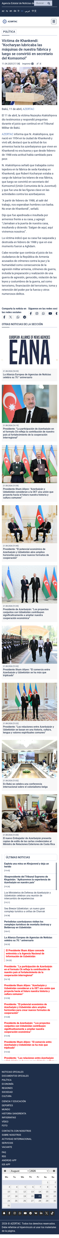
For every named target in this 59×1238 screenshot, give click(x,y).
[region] (30, 961)
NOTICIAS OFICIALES (12, 1072)
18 (16, 1196)
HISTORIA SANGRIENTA (14, 1113)
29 (47, 1201)
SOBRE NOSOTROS (11, 1135)
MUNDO (6, 1109)
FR (18, 10)
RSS (4, 1156)
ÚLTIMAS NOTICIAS (18, 857)
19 (24, 1196)
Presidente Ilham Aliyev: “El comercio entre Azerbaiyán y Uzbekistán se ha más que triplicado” (26, 672)
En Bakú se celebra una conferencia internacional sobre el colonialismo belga (25, 785)
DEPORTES (7, 1105)
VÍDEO (5, 1121)
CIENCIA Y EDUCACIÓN (14, 1101)
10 (9, 1191)
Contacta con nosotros (16, 1131)
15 (47, 1191)
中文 (34, 10)
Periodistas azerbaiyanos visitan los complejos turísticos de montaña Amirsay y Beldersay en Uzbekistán (27, 924)
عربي (27, 10)
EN (11, 10)
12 (24, 1191)
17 (9, 1196)
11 (16, 1191)
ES (22, 10)
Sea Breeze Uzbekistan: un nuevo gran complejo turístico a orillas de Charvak (24, 910)
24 (9, 1201)
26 (24, 1201)
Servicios (7, 1143)
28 (40, 1201)
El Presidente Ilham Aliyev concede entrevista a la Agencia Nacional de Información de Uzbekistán (25, 953)
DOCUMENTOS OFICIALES (15, 1076)
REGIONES (7, 1088)
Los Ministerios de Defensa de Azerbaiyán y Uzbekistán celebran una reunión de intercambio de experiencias (27, 895)
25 (16, 1201)
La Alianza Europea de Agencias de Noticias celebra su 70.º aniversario (27, 376)
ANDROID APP (9, 1160)
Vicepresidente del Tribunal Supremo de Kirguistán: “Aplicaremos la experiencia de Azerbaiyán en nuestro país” (27, 879)
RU (7, 10)
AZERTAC (28, 109)
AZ (3, 10)
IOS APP (6, 1164)
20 (32, 1196)
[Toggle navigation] (53, 21)
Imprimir (26, 63)
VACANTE (7, 1147)
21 (40, 1196)
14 (40, 1191)
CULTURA (6, 1096)
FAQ (4, 1152)
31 (9, 1205)
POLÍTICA (9, 31)
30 (55, 1201)
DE (15, 10)
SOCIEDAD (7, 1092)
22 (47, 1196)
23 (55, 1196)
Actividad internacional (17, 1139)
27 (32, 1201)
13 (32, 1191)
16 (55, 1191)
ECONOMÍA (7, 1084)
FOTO (4, 1125)
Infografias (9, 1117)
